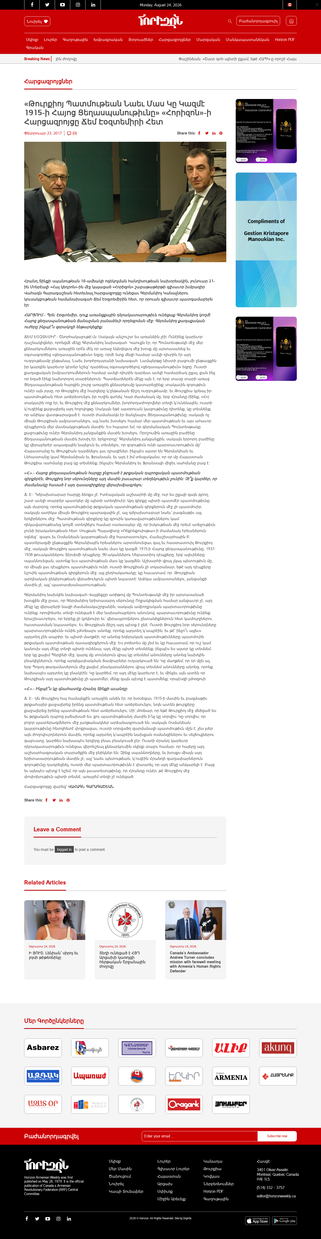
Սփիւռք (165, 1191)
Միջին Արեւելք (171, 1198)
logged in (64, 849)
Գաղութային (75, 39)
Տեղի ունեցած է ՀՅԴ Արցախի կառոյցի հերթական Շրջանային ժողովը (122, 960)
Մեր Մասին (120, 1168)
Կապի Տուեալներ (126, 1191)
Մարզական (208, 39)
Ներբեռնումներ (219, 1183)
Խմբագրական (108, 39)
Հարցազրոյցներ (175, 39)
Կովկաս (211, 1176)
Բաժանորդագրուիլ (258, 21)
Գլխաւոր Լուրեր (173, 1168)
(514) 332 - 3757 (271, 1187)
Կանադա (213, 1161)
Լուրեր (50, 39)
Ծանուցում (120, 1176)
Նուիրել (35, 21)
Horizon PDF (285, 39)
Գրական (34, 47)
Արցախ (164, 1183)
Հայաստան (169, 1176)
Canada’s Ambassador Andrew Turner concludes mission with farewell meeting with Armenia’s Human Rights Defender (195, 962)
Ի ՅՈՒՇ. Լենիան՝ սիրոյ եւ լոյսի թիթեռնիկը (53, 955)
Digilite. (187, 1218)
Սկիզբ (32, 39)
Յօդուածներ (140, 39)
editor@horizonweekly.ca (276, 1196)
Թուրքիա (213, 1168)
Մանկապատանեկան (247, 39)
